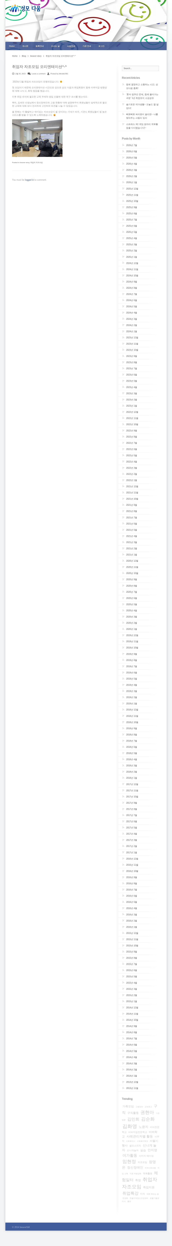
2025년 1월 (131, 257)
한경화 (125, 1198)
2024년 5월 (131, 306)
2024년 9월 (131, 281)
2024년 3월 (131, 319)
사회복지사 (130, 1141)
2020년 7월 (131, 592)
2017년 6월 (131, 821)
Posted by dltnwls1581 (59, 74)
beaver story (35, 56)
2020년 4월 (131, 610)
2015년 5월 (131, 976)
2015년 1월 (131, 1001)
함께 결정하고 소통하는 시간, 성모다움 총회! (142, 86)
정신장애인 (135, 1167)
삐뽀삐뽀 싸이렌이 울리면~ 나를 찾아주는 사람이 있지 (142, 116)
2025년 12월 (132, 188)
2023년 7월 (131, 368)
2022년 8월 (131, 437)
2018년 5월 (131, 753)
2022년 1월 (131, 480)
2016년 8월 (131, 883)
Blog (24, 56)
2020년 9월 (131, 579)
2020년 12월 (132, 561)
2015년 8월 (131, 958)
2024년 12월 (132, 263)
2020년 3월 (131, 616)
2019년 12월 (132, 635)
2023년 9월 (131, 356)
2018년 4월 (131, 759)
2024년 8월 (131, 288)
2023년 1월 (131, 406)
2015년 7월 (131, 964)
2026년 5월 (131, 157)
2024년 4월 (131, 312)
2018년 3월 (131, 765)
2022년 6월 (131, 449)
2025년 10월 (132, 201)
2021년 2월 (131, 548)
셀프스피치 (135, 1145)
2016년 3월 (131, 914)
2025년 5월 (131, 232)
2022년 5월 (131, 455)
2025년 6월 (131, 226)
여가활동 (129, 1155)
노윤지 (143, 1127)
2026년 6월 (131, 151)
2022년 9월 (131, 430)
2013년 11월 (132, 1088)
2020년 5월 (131, 604)
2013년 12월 (132, 1082)
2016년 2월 (131, 921)
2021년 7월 (131, 517)
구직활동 (133, 1113)
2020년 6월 (131, 598)
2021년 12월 (132, 486)
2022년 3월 (131, 468)
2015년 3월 (131, 989)
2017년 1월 (131, 852)
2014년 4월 (131, 1057)
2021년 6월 (131, 523)
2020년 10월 (132, 573)
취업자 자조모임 (36, 162)
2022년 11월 (132, 418)
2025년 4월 (131, 238)
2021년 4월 (131, 536)
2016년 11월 (132, 865)
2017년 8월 (131, 809)
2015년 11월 (132, 939)
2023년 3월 (131, 393)
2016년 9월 (131, 877)
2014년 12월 (132, 1007)
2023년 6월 (131, 374)
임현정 (129, 1161)
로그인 (101, 46)
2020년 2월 (131, 623)
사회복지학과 (142, 1141)
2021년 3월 (131, 542)
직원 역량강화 (135, 1174)
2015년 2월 (131, 995)
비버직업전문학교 (137, 1132)
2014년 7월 (131, 1038)
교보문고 (148, 1107)
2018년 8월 (131, 734)
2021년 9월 (131, 505)
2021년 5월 (131, 530)
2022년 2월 (131, 474)
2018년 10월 (132, 722)
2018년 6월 (131, 747)
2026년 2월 (131, 176)
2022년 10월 (132, 424)
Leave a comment (39, 74)
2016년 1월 (131, 927)
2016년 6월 (131, 896)
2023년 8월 (131, 362)
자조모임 (142, 1162)
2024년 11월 (132, 269)
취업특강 (130, 1193)
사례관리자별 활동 (139, 1136)
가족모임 (128, 1106)
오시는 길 (55, 46)
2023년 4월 (131, 387)
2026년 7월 (131, 145)
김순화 (148, 1119)
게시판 (25, 46)
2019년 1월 (131, 703)
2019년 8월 (131, 660)
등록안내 (40, 46)
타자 (142, 1193)
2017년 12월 (132, 784)
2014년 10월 (132, 1020)
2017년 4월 (131, 834)
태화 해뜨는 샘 (153, 1194)
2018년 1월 (131, 778)
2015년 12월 (132, 933)
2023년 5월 (131, 381)
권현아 (147, 1112)
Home (12, 46)
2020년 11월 (132, 567)
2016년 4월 (131, 908)
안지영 (152, 1150)
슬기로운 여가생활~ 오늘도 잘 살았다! (142, 106)
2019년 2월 (131, 697)
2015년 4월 (131, 983)
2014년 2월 (131, 1069)
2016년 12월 (132, 858)
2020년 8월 (131, 586)
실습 (143, 1150)
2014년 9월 (131, 1026)
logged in (29, 180)
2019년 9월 (131, 654)
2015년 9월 (131, 951)
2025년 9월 (131, 207)
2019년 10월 (132, 647)
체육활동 (147, 1173)
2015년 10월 (132, 945)
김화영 (129, 1126)
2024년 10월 (132, 275)
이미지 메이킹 (146, 1156)
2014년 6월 (131, 1044)
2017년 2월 (131, 846)
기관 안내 (86, 46)
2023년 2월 (131, 399)
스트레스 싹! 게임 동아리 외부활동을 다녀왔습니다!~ (142, 126)
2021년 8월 (131, 511)
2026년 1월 (131, 182)
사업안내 (71, 46)
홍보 (129, 1201)
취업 (138, 1180)
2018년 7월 (131, 741)
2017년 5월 (131, 827)
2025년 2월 (131, 250)
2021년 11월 (132, 492)
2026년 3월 (131, 170)
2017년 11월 (132, 790)
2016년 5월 (131, 902)
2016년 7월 (131, 889)
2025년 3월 (131, 244)
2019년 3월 (131, 691)
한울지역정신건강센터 (139, 1198)
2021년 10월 (132, 499)
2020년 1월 (131, 629)
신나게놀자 (133, 1150)
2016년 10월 (132, 871)
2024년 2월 (131, 325)
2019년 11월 (132, 641)
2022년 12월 (132, 412)
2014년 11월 (132, 1014)
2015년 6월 (131, 970)
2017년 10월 (132, 796)
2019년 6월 (131, 672)
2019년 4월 (131, 685)
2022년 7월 (131, 443)
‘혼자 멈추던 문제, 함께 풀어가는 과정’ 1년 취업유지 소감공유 (142, 96)
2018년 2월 (131, 772)
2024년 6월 (131, 300)
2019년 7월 (131, 666)
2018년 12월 (132, 709)
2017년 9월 (131, 803)
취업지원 (149, 1187)
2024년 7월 (131, 294)
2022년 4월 (131, 461)
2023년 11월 (132, 344)
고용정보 (139, 1107)
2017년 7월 (131, 815)
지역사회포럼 (150, 1168)
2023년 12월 (132, 337)
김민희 (133, 1119)
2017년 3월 (131, 840)
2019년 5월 (131, 679)
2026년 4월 (131, 164)
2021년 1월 (131, 554)
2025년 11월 (132, 195)
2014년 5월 (131, 1051)
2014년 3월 (131, 1063)
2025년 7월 (131, 219)
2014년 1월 (131, 1076)
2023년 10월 (132, 350)
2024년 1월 (131, 331)
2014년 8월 (131, 1032)
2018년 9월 (131, 728)
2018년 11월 (132, 716)
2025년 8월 (131, 213)
